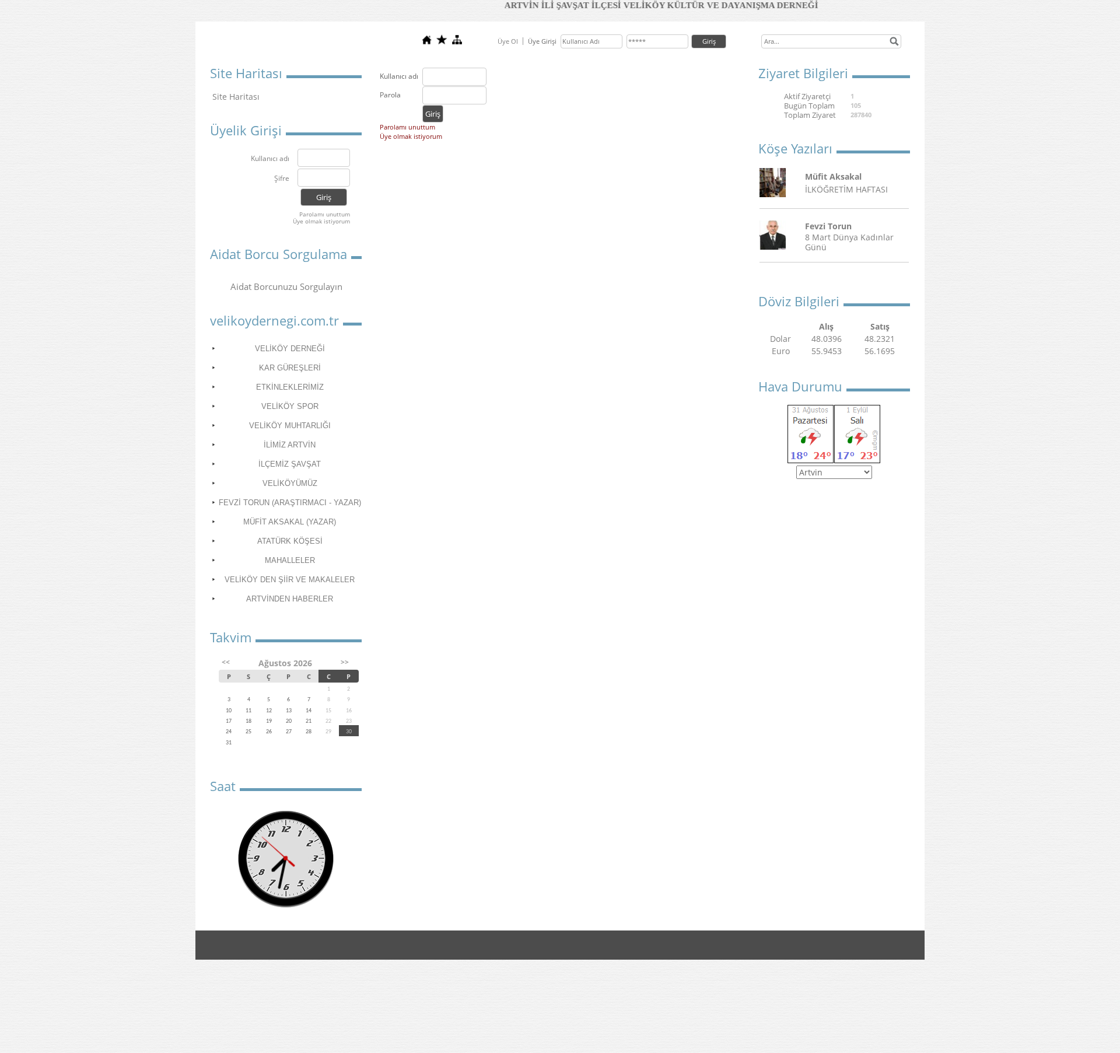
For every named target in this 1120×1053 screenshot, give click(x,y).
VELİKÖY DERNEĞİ (290, 348)
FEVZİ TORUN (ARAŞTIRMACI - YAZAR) (290, 502)
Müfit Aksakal (833, 176)
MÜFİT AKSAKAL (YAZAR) (289, 521)
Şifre (281, 178)
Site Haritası (236, 96)
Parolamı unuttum (324, 214)
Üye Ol (508, 41)
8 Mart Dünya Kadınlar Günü (849, 242)
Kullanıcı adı (270, 159)
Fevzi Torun (828, 226)
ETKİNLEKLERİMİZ (290, 387)
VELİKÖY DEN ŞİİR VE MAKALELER (290, 579)
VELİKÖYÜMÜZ (289, 483)
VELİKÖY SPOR (289, 406)
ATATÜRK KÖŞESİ (290, 541)
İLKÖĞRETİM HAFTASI (846, 189)
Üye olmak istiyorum (321, 221)
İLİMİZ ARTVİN (290, 444)
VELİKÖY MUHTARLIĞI (290, 425)
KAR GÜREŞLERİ (290, 367)
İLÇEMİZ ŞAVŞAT (289, 464)
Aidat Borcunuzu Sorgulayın (286, 286)
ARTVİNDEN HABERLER (289, 598)
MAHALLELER (290, 560)
